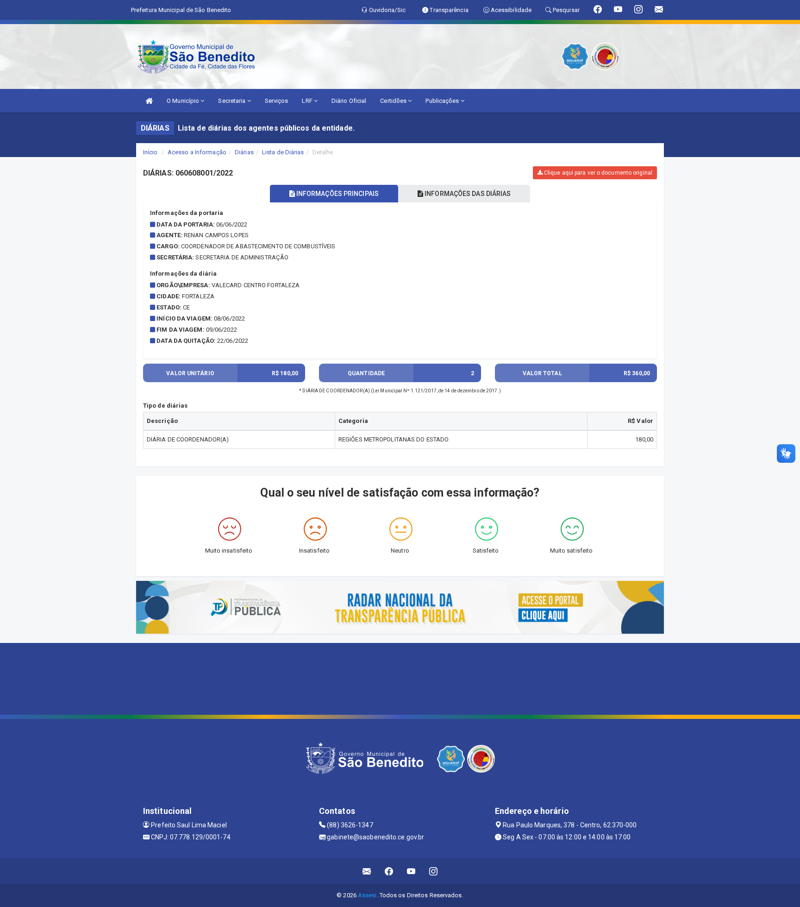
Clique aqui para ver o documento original (597, 173)
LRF (307, 100)
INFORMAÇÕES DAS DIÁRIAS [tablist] (467, 193)
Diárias (244, 152)
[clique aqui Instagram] (433, 871)
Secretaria (232, 100)
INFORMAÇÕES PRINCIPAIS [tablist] (337, 193)
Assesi (367, 895)
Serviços (276, 100)
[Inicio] (149, 101)
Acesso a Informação (197, 152)
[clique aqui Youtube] (411, 871)
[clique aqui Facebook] (389, 871)
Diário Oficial (348, 100)
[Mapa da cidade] (400, 677)
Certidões (394, 100)
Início (150, 152)
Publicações (442, 100)
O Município (183, 100)
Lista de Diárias (283, 152)
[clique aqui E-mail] (367, 871)
